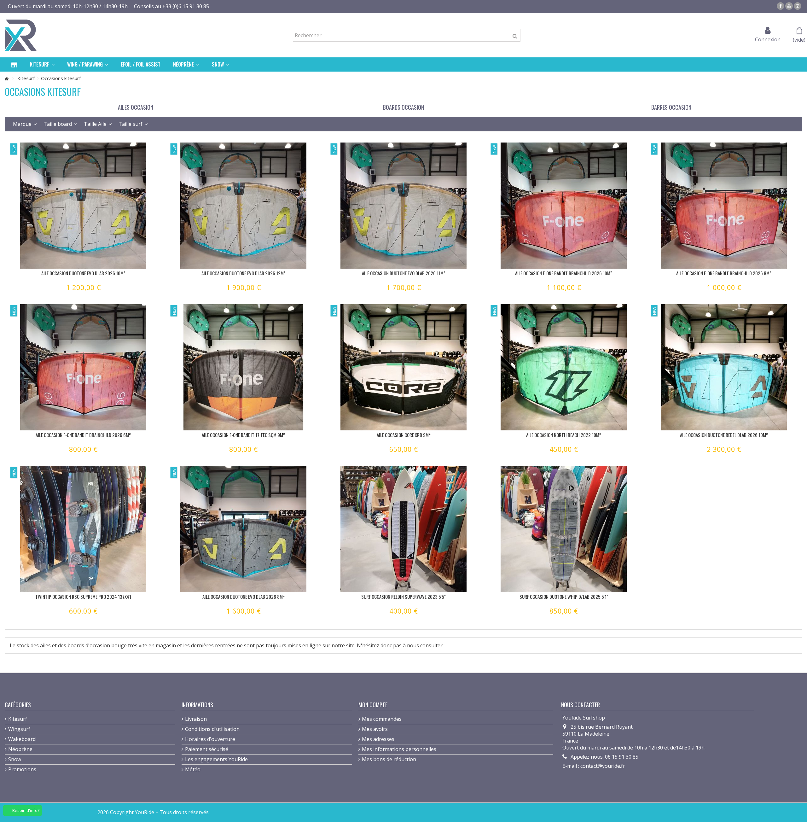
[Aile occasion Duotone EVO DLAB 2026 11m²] (403, 206)
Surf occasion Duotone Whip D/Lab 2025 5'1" (564, 596)
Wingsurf (19, 729)
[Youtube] (789, 6)
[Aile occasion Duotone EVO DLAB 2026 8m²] (243, 529)
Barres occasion (671, 107)
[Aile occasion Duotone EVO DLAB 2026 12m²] (243, 206)
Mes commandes (382, 719)
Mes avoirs (375, 729)
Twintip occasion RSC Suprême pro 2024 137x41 (83, 596)
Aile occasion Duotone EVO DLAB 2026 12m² (243, 273)
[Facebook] (780, 6)
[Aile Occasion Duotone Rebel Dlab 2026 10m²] (723, 367)
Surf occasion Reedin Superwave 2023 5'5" (403, 596)
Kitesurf (17, 719)
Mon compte (372, 705)
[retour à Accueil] (7, 79)
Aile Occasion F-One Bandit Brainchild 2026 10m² (563, 273)
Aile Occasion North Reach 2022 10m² (563, 434)
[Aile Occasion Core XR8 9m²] (403, 367)
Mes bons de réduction (389, 759)
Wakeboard (22, 739)
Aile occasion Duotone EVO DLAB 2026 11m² (403, 273)
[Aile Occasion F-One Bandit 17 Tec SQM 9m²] (243, 367)
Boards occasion (403, 107)
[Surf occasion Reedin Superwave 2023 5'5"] (403, 529)
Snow (14, 759)
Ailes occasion (135, 107)
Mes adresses (378, 739)
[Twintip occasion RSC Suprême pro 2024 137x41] (83, 529)
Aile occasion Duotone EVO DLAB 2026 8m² (243, 596)
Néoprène (20, 749)
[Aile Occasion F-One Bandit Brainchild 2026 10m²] (563, 206)
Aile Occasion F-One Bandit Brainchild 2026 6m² (83, 434)
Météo (192, 769)
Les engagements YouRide (216, 759)
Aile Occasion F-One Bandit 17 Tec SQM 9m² (243, 434)
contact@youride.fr (602, 765)
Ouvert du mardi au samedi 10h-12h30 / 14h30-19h (68, 6)
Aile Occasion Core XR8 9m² (404, 434)
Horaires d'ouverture (210, 739)
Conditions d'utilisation (212, 729)
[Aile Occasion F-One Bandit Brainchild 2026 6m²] (83, 367)
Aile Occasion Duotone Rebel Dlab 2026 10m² (724, 434)
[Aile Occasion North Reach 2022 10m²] (563, 367)
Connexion (768, 38)
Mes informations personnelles (399, 749)
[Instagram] (797, 6)
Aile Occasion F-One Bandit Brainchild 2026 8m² (723, 273)
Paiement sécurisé (206, 749)
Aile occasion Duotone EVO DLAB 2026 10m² (83, 273)
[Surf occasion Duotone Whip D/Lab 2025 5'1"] (563, 529)
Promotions (22, 769)
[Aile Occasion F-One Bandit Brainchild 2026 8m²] (723, 206)
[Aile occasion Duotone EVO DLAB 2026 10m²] (83, 206)
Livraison (196, 719)
